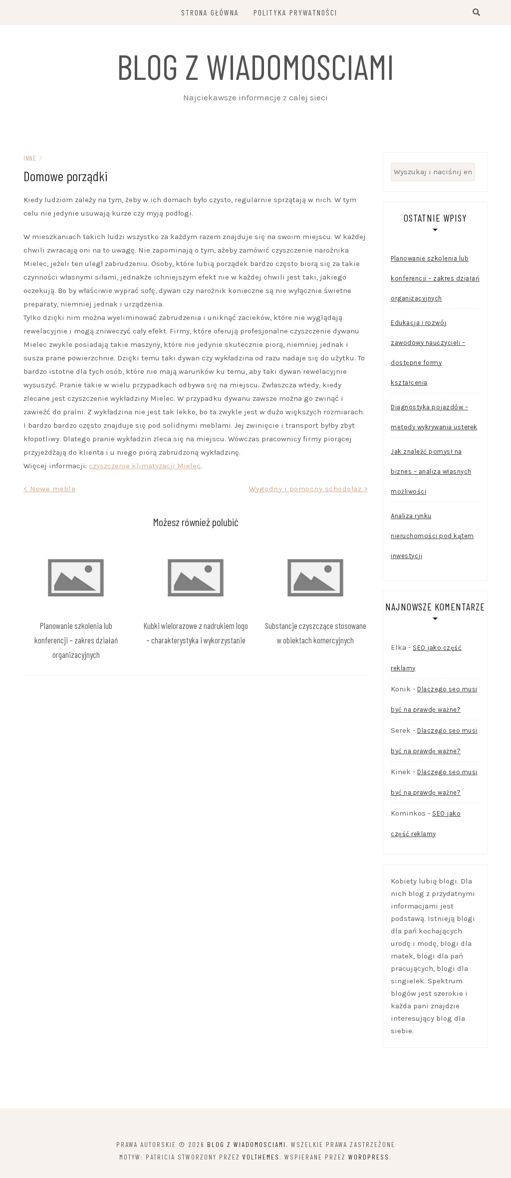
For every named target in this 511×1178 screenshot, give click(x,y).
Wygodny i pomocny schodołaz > (308, 488)
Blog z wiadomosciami (255, 66)
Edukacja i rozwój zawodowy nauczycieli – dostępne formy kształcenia (428, 352)
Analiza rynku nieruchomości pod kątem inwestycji (432, 536)
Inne (29, 158)
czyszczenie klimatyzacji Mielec (145, 465)
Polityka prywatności (295, 12)
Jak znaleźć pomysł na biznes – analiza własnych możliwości (431, 471)
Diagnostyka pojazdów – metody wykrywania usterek (434, 417)
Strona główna (210, 12)
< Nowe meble (49, 488)
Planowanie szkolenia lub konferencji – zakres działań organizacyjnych (76, 639)
